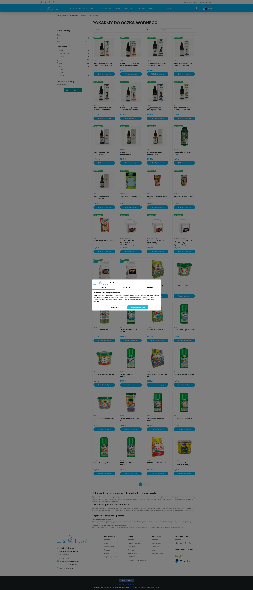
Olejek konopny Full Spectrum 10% (127, 153)
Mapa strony (108, 550)
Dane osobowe (156, 543)
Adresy (154, 550)
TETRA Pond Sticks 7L (155, 330)
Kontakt (195, 2)
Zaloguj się (186, 2)
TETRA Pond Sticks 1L (101, 330)
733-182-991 (73, 565)
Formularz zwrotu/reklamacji (137, 560)
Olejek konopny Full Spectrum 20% (101, 153)
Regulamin (131, 546)
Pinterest (49, 2)
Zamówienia (156, 546)
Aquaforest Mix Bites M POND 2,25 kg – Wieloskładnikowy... (155, 243)
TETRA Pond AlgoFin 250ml (184, 374)
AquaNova (123, 194)
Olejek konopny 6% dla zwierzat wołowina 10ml (129, 109)
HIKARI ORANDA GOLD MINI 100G (157, 197)
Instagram (53, 2)
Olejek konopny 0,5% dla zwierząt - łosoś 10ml (183, 109)
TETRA (175, 282)
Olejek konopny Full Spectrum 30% (154, 153)
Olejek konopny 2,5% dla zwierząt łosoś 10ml (183, 64)
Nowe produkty (132, 553)
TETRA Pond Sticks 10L (182, 285)
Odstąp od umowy (126, 580)
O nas (106, 543)
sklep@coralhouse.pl (66, 568)
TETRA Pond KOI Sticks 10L (103, 374)
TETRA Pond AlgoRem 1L (183, 418)
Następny (148, 484)
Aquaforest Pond (125, 238)
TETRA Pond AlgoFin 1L (102, 463)
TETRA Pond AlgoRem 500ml (128, 375)
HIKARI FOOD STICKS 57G (183, 196)
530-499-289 (74, 561)
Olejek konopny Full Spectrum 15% (101, 197)
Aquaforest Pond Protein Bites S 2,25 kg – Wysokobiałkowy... (183, 243)
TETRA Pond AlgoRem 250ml (128, 331)
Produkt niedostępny (184, 296)
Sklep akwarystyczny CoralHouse (111, 587)
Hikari (149, 194)
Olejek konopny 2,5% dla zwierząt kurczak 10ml (156, 64)
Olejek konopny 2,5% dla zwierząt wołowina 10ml (102, 64)
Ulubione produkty (65, 81)
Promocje (131, 550)
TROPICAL (176, 460)
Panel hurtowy (206, 2)
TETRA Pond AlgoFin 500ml (184, 330)
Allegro (106, 553)
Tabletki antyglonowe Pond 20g (130, 197)
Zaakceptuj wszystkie (138, 307)
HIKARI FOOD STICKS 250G (103, 241)
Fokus (95, 60)
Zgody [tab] (103, 287)
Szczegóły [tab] (126, 287)
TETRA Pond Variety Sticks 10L (103, 419)
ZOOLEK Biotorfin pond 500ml (182, 153)
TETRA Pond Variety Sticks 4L (157, 375)
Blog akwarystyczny (110, 557)
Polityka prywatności (134, 543)
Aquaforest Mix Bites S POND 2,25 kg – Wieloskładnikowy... (128, 243)
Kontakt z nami (109, 546)
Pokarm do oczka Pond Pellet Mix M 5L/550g (182, 464)
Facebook (41, 2)
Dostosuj (114, 307)
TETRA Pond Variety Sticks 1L (130, 419)
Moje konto (131, 557)
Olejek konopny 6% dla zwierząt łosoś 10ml (155, 109)
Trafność (176, 30)
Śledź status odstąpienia (126, 584)
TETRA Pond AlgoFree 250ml (155, 419)
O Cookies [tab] (149, 287)
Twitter (45, 2)
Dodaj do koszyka (105, 74)
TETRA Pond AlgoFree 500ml (128, 464)
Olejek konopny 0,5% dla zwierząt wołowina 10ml (129, 64)
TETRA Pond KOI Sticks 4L (157, 463)
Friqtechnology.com (154, 587)
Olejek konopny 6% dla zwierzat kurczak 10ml (102, 109)
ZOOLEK (176, 149)
